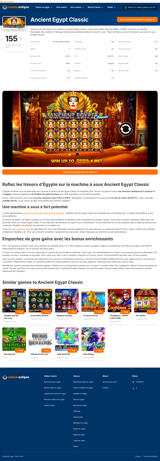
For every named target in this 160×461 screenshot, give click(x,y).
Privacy (138, 456)
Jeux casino (75, 7)
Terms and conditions (150, 456)
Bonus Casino (94, 7)
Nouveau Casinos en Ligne (54, 399)
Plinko (75, 446)
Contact (106, 388)
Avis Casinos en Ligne (52, 382)
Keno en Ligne (78, 399)
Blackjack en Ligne (80, 423)
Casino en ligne (42, 7)
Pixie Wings (88, 354)
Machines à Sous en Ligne (83, 382)
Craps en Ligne (79, 440)
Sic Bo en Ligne (79, 429)
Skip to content (6, 1)
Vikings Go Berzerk (39, 354)
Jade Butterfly (63, 354)
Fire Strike (140, 315)
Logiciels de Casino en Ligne (55, 394)
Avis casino (61, 7)
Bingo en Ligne (79, 435)
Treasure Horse (90, 315)
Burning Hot (9, 354)
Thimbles (76, 411)
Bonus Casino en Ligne (52, 388)
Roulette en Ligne (80, 394)
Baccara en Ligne (80, 405)
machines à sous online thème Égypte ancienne (43, 213)
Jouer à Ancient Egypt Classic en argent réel (137, 20)
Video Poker (78, 417)
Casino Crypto (49, 405)
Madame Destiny (65, 315)
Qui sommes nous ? (110, 382)
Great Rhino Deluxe (39, 315)
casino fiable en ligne (20, 229)
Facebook (139, 382)
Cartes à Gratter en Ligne (83, 388)
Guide (110, 7)
